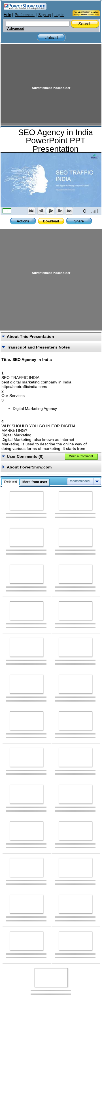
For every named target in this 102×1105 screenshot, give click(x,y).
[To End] (69, 211)
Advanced (15, 28)
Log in (59, 15)
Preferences (25, 15)
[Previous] (41, 211)
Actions (23, 221)
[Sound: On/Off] (85, 211)
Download (51, 221)
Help (7, 15)
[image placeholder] (26, 500)
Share (79, 221)
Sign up (44, 15)
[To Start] (31, 211)
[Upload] (51, 38)
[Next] (60, 211)
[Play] (50, 211)
